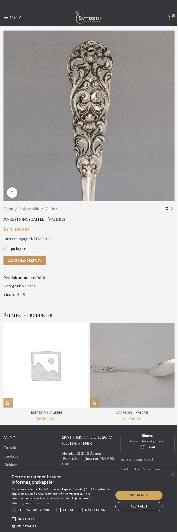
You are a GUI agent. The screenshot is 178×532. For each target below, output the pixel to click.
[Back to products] (166, 209)
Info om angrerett (137, 459)
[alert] (89, 501)
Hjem (8, 208)
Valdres (52, 208)
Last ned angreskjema (140, 469)
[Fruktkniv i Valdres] (45, 365)
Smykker (11, 456)
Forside (10, 447)
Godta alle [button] (139, 495)
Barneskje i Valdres (132, 412)
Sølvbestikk (29, 208)
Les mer (46, 503)
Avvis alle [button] (139, 506)
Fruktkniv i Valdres (45, 412)
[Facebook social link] (18, 294)
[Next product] (172, 209)
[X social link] (24, 294)
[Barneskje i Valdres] (132, 365)
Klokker (10, 464)
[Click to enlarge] (12, 192)
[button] (8, 403)
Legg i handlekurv (24, 261)
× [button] (173, 474)
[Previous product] (160, 209)
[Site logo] (89, 17)
